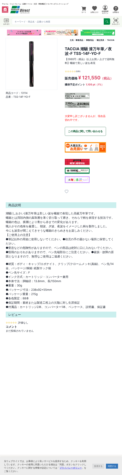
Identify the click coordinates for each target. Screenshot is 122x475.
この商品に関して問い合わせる (85, 131)
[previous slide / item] (8, 33)
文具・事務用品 (76, 40)
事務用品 (90, 40)
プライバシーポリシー (71, 467)
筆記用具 (100, 40)
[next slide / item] (114, 33)
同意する (112, 466)
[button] (55, 32)
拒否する (98, 466)
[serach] (107, 21)
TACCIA (110, 40)
